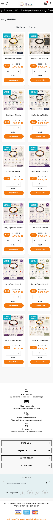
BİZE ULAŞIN (26, 465)
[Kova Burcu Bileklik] (13, 270)
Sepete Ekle (13, 80)
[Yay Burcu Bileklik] (13, 157)
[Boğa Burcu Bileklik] (39, 101)
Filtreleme (20, 27)
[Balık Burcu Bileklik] (39, 214)
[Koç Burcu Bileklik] (13, 101)
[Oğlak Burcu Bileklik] (39, 44)
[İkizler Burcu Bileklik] (13, 44)
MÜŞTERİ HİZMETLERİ (27, 450)
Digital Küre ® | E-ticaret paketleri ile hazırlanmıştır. (26, 519)
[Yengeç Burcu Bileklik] (13, 214)
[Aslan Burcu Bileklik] (39, 326)
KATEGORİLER (26, 458)
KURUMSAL (26, 443)
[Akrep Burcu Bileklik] (13, 326)
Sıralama (33, 27)
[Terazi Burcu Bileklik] (39, 157)
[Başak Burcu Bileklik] (39, 270)
